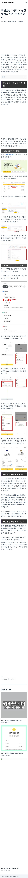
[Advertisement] (14, 39)
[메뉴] (26, 2)
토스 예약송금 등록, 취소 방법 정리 (10, 868)
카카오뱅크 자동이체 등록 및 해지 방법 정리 (12, 753)
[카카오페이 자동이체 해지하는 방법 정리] (14, 705)
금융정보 (21, 21)
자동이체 (11, 679)
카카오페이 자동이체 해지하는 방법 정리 (11, 720)
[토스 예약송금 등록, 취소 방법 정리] (14, 812)
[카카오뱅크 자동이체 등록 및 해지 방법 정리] (14, 738)
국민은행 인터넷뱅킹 (9, 154)
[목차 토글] (23, 77)
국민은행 (4, 679)
